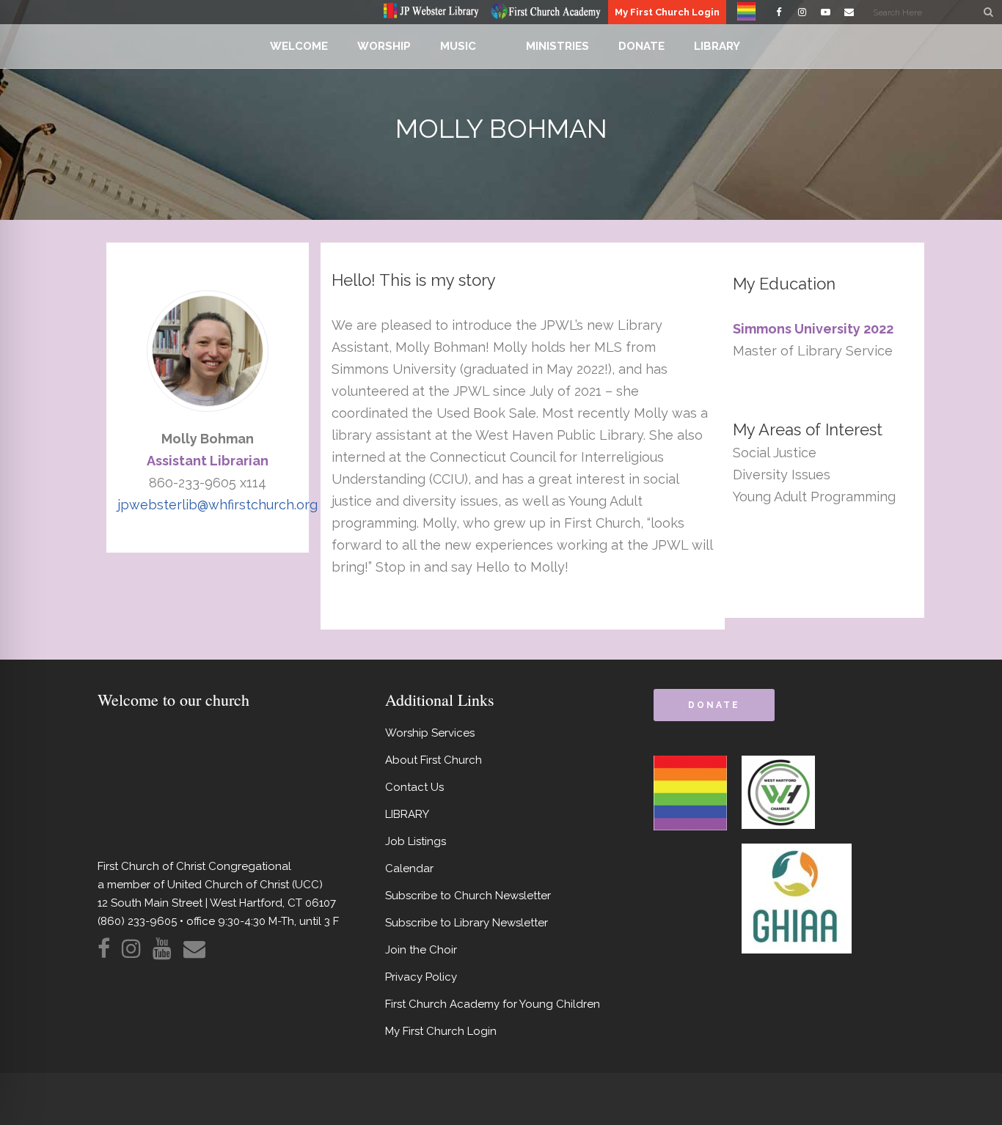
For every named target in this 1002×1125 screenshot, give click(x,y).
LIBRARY (407, 814)
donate (713, 705)
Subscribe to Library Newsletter (466, 922)
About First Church (433, 760)
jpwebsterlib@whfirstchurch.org (217, 504)
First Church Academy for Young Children (492, 1004)
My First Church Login (667, 12)
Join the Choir (421, 949)
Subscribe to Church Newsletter (468, 895)
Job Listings (415, 841)
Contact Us (414, 787)
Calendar (409, 868)
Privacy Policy (421, 977)
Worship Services (430, 732)
